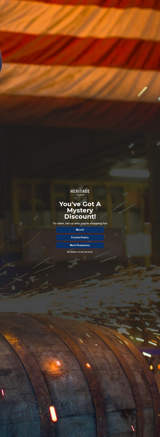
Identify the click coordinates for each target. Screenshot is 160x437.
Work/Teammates (80, 245)
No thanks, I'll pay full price (80, 252)
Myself (80, 229)
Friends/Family (80, 237)
